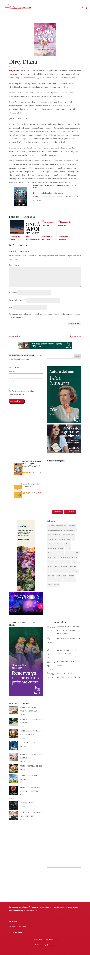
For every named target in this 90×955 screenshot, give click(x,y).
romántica (51, 580)
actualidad (51, 526)
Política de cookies (16, 932)
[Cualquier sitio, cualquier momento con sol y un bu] (73, 474)
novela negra (73, 566)
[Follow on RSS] (79, 952)
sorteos (66, 580)
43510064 (33, 493)
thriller (50, 584)
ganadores (69, 553)
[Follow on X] (70, 952)
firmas (61, 553)
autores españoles (61, 526)
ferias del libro (52, 548)
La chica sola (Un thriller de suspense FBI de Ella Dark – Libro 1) (54, 186)
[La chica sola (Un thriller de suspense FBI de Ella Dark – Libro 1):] (20, 197)
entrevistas (59, 544)
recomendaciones (61, 575)
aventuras (72, 526)
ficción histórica (52, 553)
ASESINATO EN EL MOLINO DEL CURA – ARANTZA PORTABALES (30, 791)
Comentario (14, 265)
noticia (50, 566)
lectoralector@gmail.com (45, 945)
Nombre (13, 293)
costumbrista (52, 539)
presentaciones (65, 571)
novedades (64, 566)
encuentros (70, 539)
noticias (56, 566)
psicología (75, 571)
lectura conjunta (65, 557)
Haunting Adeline (27, 803)
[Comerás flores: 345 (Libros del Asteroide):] (18, 492)
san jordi (58, 580)
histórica (76, 553)
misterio (74, 557)
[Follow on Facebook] (65, 952)
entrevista (51, 544)
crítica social (61, 539)
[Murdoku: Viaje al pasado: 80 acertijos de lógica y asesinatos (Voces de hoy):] (18, 469)
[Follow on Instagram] (74, 952)
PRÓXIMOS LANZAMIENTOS (31, 766)
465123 (32, 473)
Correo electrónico (17, 300)
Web (11, 307)
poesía (50, 571)
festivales (61, 548)
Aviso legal (13, 921)
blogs (49, 535)
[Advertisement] (64, 717)
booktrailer (56, 535)
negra (74, 562)
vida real (56, 584)
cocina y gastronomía (68, 535)
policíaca (56, 571)
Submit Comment (74, 323)
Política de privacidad (17, 927)
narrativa (50, 562)
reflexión (71, 575)
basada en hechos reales (55, 530)
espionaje (67, 544)
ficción (68, 548)
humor (50, 557)
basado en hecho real (70, 530)
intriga (56, 557)
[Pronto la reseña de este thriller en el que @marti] (55, 486)
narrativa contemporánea (63, 562)
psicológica (51, 575)
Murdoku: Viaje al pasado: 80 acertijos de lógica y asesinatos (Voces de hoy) (32, 463)
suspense (72, 580)
